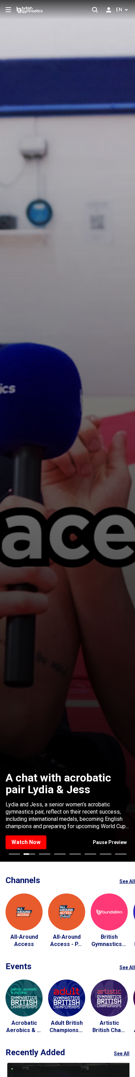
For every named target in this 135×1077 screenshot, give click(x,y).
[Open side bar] (8, 9)
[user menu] (108, 9)
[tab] (14, 854)
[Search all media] (94, 9)
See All (127, 881)
